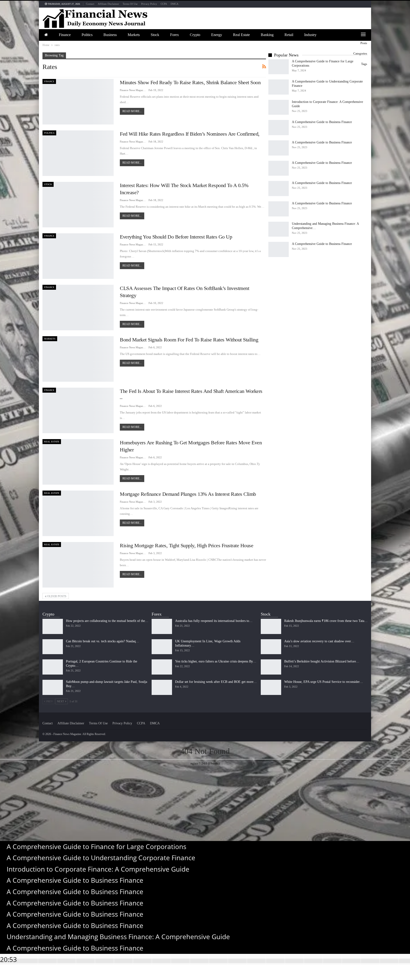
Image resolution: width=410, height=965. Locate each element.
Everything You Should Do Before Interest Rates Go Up (176, 237)
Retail (288, 35)
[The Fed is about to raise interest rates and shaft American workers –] (78, 410)
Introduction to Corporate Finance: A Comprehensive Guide (98, 868)
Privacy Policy (149, 3)
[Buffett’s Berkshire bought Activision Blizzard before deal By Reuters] (271, 667)
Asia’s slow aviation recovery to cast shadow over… (319, 641)
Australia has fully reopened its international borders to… (213, 621)
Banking (267, 35)
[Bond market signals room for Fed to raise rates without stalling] (78, 359)
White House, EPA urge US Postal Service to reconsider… (323, 682)
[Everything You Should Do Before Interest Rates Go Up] (78, 256)
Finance (65, 35)
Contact (90, 3)
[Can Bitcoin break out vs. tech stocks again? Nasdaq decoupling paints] (52, 646)
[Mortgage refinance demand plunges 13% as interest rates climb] (78, 513)
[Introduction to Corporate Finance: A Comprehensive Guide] (278, 107)
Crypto (195, 35)
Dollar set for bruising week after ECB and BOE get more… (216, 682)
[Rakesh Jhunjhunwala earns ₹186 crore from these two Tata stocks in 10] (271, 626)
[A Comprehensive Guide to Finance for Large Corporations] (278, 66)
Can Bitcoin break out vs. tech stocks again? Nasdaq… (102, 641)
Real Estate (241, 35)
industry (310, 35)
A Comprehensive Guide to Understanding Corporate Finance (101, 857)
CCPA (164, 3)
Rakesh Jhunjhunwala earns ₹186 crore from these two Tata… (326, 621)
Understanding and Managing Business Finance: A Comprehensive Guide (118, 936)
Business (110, 35)
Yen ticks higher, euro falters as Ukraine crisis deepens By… (215, 661)
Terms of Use (130, 3)
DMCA (174, 3)
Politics (87, 35)
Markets (134, 35)
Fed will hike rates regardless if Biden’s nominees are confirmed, (190, 134)
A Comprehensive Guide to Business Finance (322, 122)
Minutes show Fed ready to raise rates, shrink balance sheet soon (190, 82)
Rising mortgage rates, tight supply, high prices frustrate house (186, 545)
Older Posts (56, 596)
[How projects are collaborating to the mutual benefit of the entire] (52, 626)
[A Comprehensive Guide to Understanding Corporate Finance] (278, 87)
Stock (155, 35)
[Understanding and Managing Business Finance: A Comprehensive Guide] (278, 229)
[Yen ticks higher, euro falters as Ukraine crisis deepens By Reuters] (162, 667)
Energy (216, 35)
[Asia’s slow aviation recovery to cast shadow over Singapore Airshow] (271, 646)
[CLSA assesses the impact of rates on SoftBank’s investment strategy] (78, 307)
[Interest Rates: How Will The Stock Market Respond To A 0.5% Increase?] (78, 204)
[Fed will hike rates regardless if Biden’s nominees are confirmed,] (78, 153)
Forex (174, 35)
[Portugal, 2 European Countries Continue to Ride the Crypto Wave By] (52, 667)
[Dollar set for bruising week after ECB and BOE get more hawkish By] (162, 687)
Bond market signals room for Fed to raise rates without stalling (189, 340)
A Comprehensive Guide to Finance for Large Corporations (96, 846)
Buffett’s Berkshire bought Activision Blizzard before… (321, 661)
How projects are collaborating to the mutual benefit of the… (107, 621)
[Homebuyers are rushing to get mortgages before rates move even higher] (78, 462)
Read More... (132, 111)
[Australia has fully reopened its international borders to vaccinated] (162, 626)
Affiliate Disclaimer (108, 3)
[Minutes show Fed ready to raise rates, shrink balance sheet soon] (78, 101)
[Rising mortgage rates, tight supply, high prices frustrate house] (78, 565)
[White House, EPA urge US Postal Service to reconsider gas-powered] (271, 687)
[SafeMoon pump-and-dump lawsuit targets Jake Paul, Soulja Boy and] (52, 687)
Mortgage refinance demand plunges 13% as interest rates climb (188, 494)
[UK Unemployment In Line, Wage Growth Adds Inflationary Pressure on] (162, 646)
